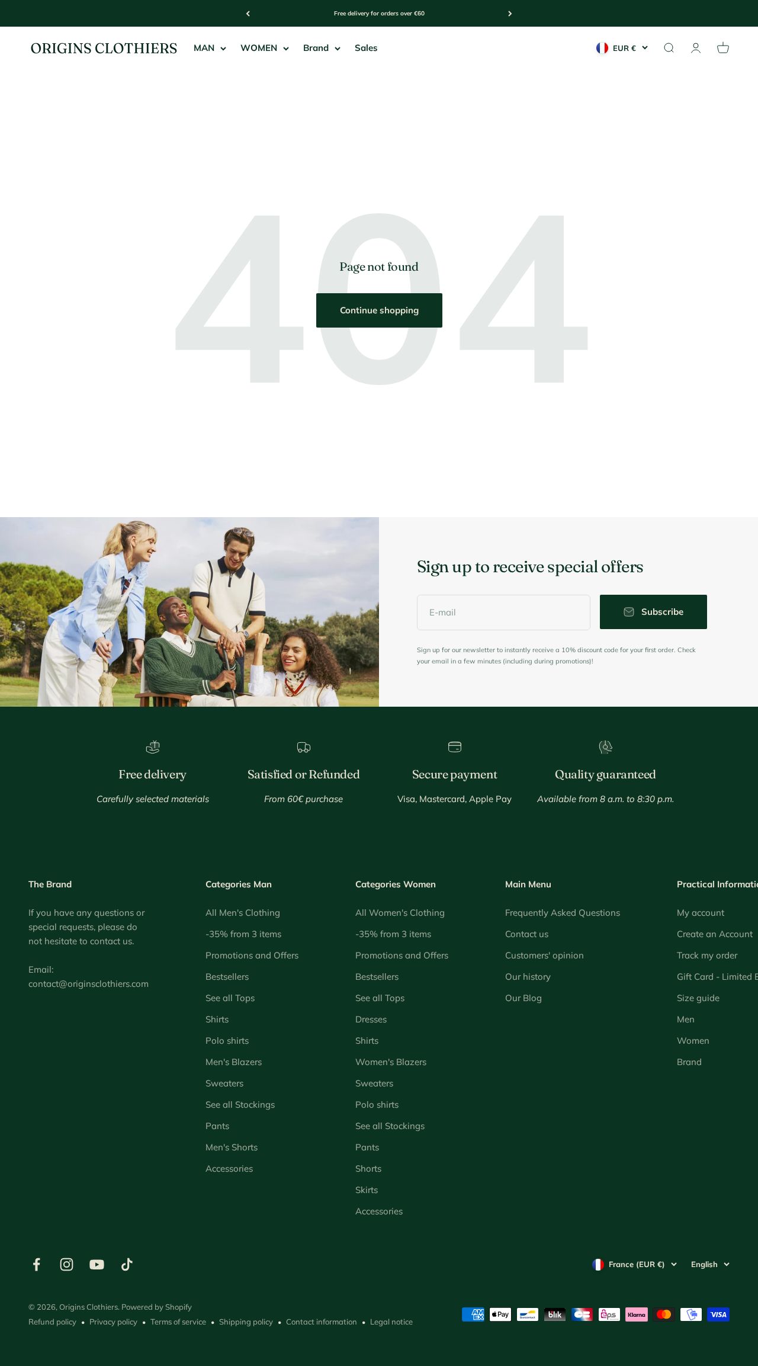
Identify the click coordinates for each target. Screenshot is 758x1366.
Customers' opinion (544, 955)
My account (700, 912)
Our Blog (523, 997)
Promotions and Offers (251, 955)
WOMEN (258, 47)
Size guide (698, 997)
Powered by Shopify (156, 1307)
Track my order (707, 955)
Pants (217, 1125)
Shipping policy (246, 1321)
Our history (528, 976)
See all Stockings (240, 1104)
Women (693, 1040)
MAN (204, 47)
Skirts (366, 1189)
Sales (366, 47)
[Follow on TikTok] (127, 1264)
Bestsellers (227, 976)
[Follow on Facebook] (36, 1264)
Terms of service (178, 1321)
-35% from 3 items (243, 933)
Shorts (368, 1168)
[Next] (510, 13)
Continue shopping (379, 310)
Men (686, 1019)
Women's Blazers (390, 1061)
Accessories (229, 1168)
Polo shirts (227, 1040)
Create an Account (715, 933)
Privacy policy (113, 1321)
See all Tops (230, 997)
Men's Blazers (233, 1061)
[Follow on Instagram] (67, 1264)
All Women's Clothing (400, 912)
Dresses (371, 1019)
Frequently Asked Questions (562, 912)
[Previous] (248, 13)
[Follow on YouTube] (97, 1264)
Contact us (526, 933)
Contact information (321, 1321)
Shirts (217, 1019)
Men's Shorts (231, 1147)
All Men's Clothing (242, 912)
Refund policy (52, 1321)
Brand (316, 47)
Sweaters (224, 1083)
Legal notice (391, 1321)
